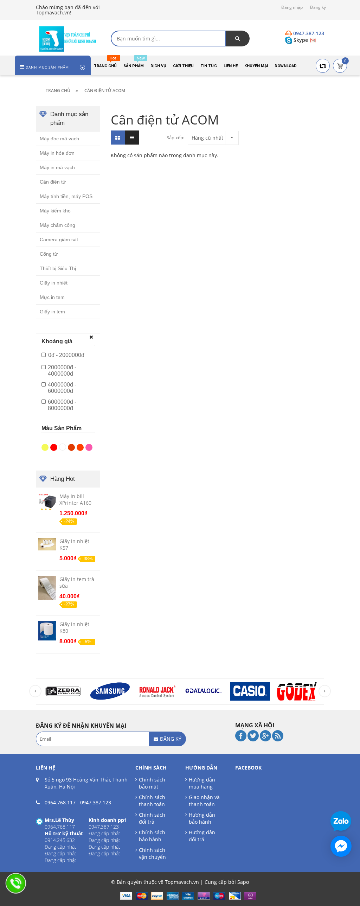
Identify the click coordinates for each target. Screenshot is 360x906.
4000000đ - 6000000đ (62, 388)
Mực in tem (52, 297)
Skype (300, 40)
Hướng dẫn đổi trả (202, 836)
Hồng (89, 446)
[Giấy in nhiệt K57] (47, 544)
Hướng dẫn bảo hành (202, 818)
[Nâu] (72, 447)
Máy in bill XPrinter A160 (75, 499)
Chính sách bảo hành (152, 836)
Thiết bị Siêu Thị (58, 268)
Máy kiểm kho (55, 210)
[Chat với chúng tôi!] (341, 846)
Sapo (243, 882)
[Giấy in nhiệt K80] (47, 630)
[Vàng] (45, 447)
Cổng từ (49, 254)
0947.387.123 (95, 802)
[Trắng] (63, 446)
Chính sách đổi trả (152, 818)
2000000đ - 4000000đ (62, 370)
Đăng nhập (292, 7)
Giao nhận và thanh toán (204, 801)
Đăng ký (318, 7)
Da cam (81, 446)
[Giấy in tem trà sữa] (47, 587)
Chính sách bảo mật (152, 783)
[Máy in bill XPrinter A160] (47, 501)
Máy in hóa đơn (57, 153)
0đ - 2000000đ (66, 355)
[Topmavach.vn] (68, 38)
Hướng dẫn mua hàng (202, 783)
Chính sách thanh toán (152, 801)
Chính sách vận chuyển (152, 853)
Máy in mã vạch (57, 167)
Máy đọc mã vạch (59, 138)
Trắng (63, 446)
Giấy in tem (52, 311)
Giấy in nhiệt (54, 283)
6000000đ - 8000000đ (62, 405)
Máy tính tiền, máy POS (66, 196)
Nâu (72, 446)
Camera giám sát (59, 239)
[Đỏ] (54, 447)
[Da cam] (81, 447)
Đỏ (54, 446)
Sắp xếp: (175, 137)
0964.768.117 (60, 802)
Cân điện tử (53, 182)
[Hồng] (89, 447)
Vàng (45, 446)
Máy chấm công (57, 225)
